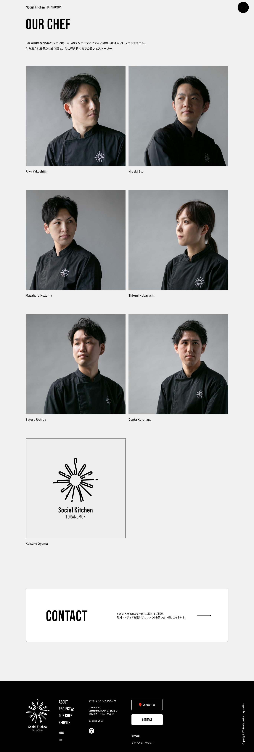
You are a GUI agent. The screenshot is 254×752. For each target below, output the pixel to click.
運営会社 (135, 736)
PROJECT (65, 708)
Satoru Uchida (36, 419)
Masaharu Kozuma (39, 295)
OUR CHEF (65, 715)
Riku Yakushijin (37, 171)
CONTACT (147, 720)
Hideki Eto (135, 171)
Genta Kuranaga (139, 419)
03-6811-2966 (96, 720)
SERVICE (64, 722)
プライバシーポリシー (142, 742)
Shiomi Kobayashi (141, 295)
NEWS (61, 732)
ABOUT (63, 701)
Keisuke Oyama (37, 543)
